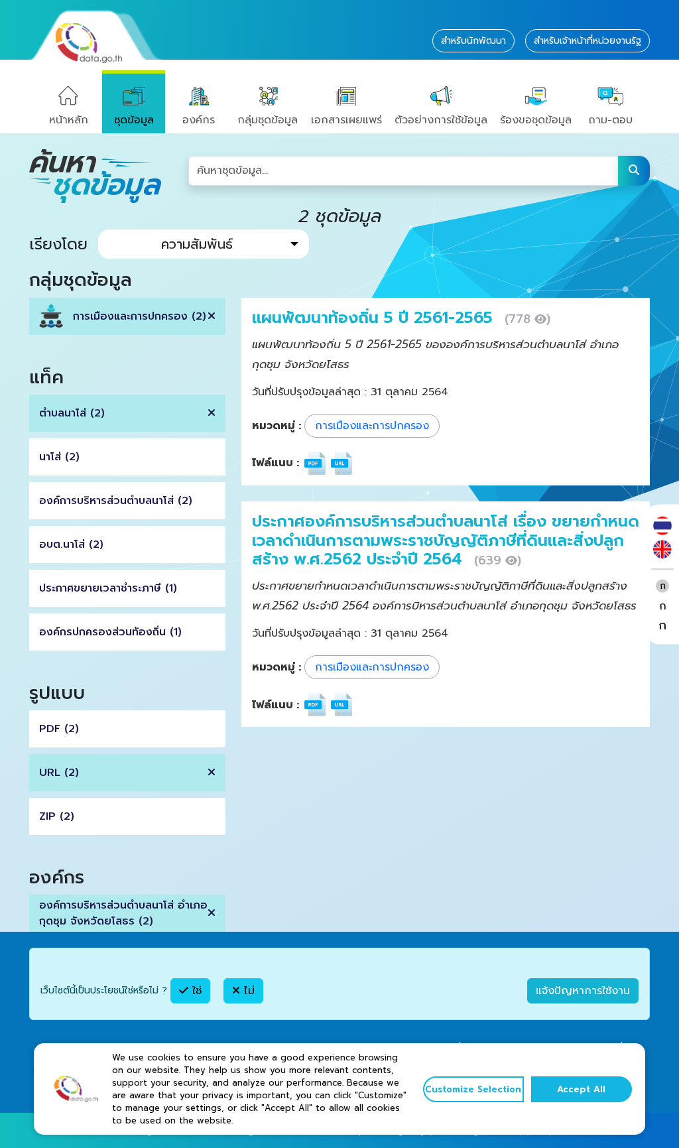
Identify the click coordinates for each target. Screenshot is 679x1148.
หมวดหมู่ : (276, 426)
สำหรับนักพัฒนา (473, 41)
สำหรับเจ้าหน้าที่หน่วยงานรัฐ (587, 41)
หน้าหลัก (68, 120)
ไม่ (247, 991)
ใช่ (195, 991)
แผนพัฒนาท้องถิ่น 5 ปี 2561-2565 (375, 318)
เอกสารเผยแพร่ (346, 120)
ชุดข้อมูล (134, 120)
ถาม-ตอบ (610, 120)
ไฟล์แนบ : (275, 463)
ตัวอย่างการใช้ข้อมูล (441, 120)
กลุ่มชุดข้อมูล (267, 120)
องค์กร (198, 120)
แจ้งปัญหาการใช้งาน (583, 991)
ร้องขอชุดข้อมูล (536, 120)
